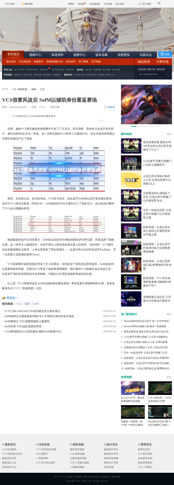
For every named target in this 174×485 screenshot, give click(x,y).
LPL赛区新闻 (145, 454)
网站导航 (29, 4)
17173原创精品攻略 (46, 449)
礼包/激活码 (94, 4)
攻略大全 (18, 75)
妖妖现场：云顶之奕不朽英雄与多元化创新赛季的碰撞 (156, 248)
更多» (169, 134)
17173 (5, 89)
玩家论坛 (146, 55)
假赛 (27, 303)
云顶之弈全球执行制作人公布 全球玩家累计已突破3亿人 (157, 180)
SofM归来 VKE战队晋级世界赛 (22, 326)
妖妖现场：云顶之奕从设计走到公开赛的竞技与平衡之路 (156, 231)
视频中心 (35, 55)
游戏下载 (151, 69)
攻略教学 (38, 61)
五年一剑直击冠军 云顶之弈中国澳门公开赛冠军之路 (157, 214)
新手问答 (28, 75)
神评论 (111, 107)
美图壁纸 (124, 55)
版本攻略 (101, 55)
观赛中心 (79, 55)
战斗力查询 (19, 69)
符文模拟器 (25, 61)
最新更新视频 (77, 449)
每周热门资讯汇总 (106, 75)
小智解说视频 (77, 467)
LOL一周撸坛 (145, 467)
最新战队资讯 (9, 458)
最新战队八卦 (9, 462)
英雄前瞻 (97, 69)
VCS (19, 303)
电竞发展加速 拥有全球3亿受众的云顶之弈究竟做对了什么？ (157, 146)
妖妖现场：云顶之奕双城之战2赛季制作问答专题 (157, 265)
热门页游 (120, 4)
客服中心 (106, 477)
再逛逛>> (12, 297)
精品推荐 (144, 61)
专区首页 (13, 54)
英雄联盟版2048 (54, 61)
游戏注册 (142, 69)
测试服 (89, 69)
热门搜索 (83, 61)
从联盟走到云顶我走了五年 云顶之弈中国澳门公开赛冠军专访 (157, 197)
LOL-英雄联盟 (19, 89)
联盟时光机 (91, 75)
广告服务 (78, 477)
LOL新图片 (42, 454)
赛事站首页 (144, 449)
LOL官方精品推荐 (45, 462)
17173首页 (10, 4)
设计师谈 (116, 69)
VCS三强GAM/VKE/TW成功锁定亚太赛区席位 (32, 311)
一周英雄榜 (42, 458)
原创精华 (47, 75)
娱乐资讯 (71, 61)
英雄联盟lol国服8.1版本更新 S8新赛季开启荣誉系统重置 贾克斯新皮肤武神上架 (28, 42)
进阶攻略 (37, 75)
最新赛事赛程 (145, 462)
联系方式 (97, 477)
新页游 (81, 4)
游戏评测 (160, 69)
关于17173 (58, 477)
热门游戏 (147, 4)
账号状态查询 (58, 69)
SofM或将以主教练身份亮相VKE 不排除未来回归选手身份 (39, 316)
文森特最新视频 (78, 458)
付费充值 (162, 61)
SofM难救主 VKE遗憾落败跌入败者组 (27, 321)
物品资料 (11, 61)
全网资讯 (57, 75)
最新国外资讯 (111, 449)
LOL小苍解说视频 (79, 462)
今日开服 (108, 4)
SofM (35, 303)
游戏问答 (44, 69)
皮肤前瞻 (107, 69)
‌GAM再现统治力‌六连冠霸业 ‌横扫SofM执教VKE (33, 331)
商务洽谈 (87, 477)
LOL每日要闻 (9, 449)
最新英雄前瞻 (111, 458)
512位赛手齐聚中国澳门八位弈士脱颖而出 (146, 337)
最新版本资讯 (111, 454)
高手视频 (96, 61)
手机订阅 (54, 107)
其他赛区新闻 (145, 458)
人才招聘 (68, 477)
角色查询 (69, 69)
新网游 (71, 4)
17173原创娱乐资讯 (12, 454)
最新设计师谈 (111, 462)
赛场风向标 (80, 75)
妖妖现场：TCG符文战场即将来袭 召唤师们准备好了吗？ (157, 282)
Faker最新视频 (77, 454)
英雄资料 (57, 55)
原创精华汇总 (9, 467)
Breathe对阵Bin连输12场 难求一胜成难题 (145, 326)
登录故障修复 (32, 69)
